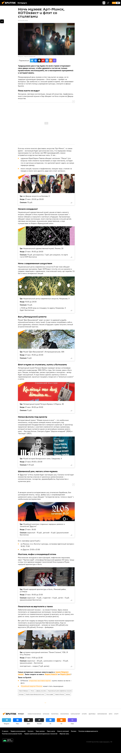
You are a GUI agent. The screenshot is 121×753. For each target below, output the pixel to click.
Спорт (116, 714)
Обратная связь (64, 734)
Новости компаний (63, 731)
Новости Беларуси (23, 690)
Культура (21, 694)
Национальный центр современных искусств (59, 690)
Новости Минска (59, 694)
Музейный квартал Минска (31, 686)
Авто (110, 714)
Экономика (64, 714)
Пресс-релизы (40, 731)
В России (46, 714)
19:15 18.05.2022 (23, 20)
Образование (102, 714)
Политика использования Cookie (12, 734)
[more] (71, 203)
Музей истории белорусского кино (35, 694)
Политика (54, 714)
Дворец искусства (41, 690)
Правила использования (18, 731)
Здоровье (92, 714)
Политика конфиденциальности (88, 731)
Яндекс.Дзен (65, 674)
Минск (32, 690)
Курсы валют (75, 714)
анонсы (68, 694)
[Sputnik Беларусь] (9, 4)
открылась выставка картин (40, 681)
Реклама (73, 731)
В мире (84, 714)
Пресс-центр (51, 731)
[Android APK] (7, 740)
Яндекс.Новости (51, 674)
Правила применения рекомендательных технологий (40, 734)
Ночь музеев (49, 694)
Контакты (30, 731)
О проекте (5, 731)
